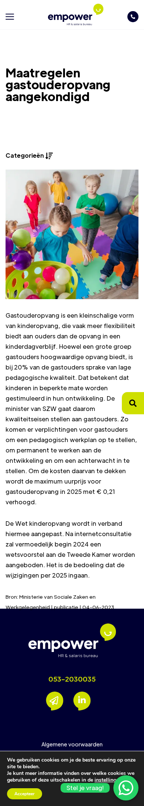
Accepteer (24, 794)
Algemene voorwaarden (72, 744)
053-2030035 (72, 679)
